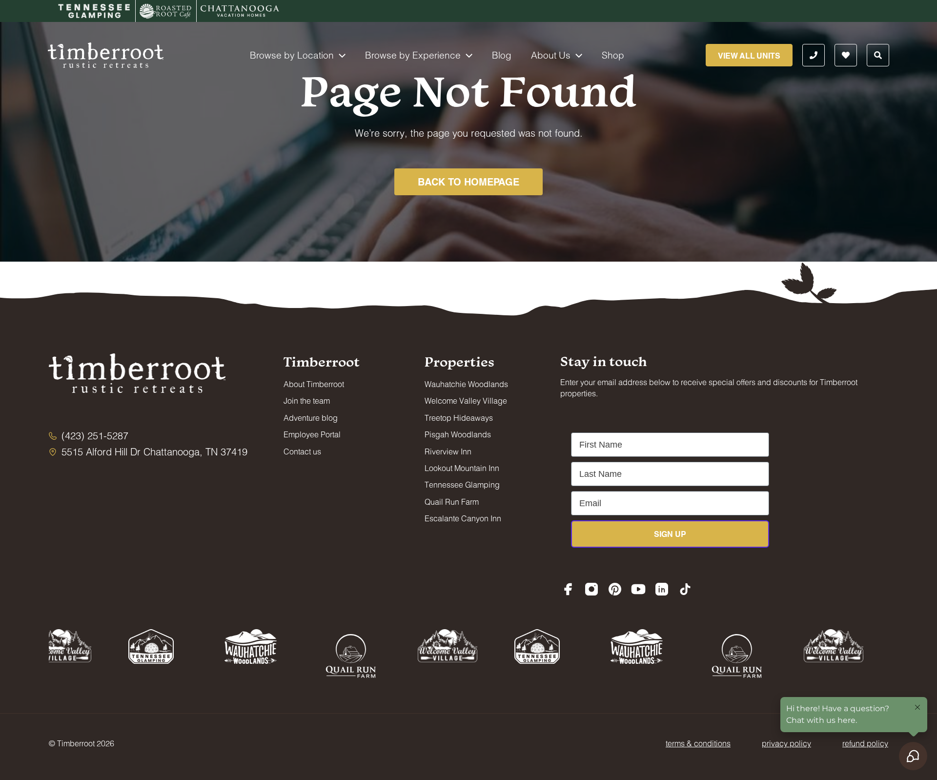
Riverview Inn (448, 451)
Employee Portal (312, 434)
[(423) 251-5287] (88, 435)
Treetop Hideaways (459, 417)
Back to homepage (468, 181)
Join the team (307, 400)
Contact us (302, 451)
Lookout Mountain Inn (462, 467)
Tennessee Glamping (462, 484)
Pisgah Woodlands (458, 434)
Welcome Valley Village (466, 400)
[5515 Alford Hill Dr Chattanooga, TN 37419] (148, 451)
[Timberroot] (105, 54)
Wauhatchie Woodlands (466, 384)
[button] (340, 55)
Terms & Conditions (698, 743)
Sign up (670, 533)
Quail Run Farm (452, 501)
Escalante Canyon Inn (463, 518)
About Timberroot (314, 384)
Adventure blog (311, 417)
